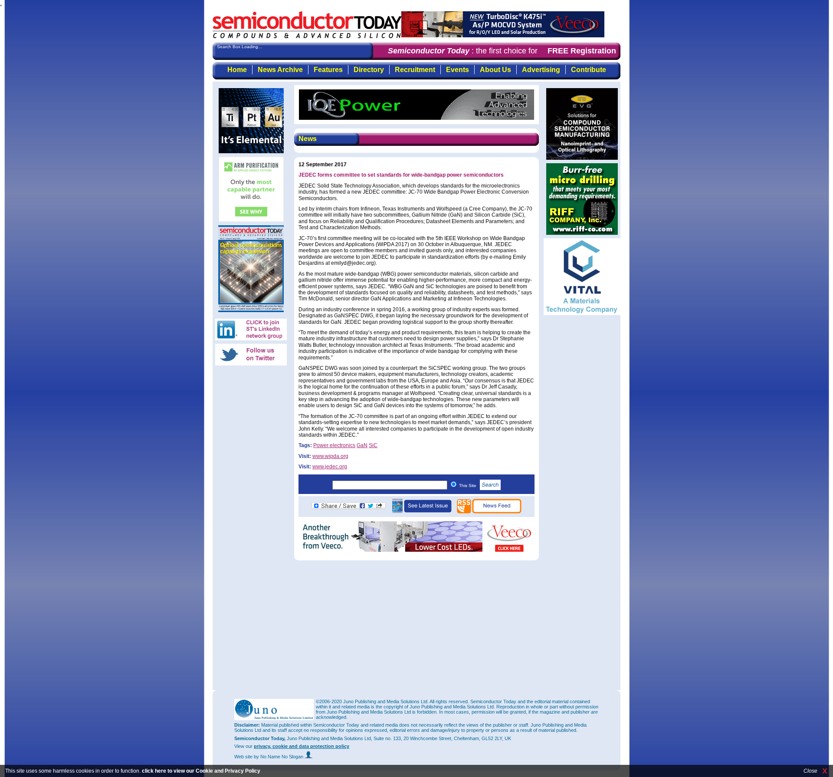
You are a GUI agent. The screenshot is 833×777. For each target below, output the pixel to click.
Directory (369, 69)
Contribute (588, 69)
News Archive (280, 69)
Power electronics (334, 445)
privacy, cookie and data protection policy (301, 746)
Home (237, 69)
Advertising (541, 69)
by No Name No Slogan (279, 756)
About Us (495, 69)
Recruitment (415, 69)
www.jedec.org (329, 467)
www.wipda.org (330, 456)
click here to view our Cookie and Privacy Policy (201, 771)
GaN (362, 445)
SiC (373, 445)
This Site (468, 485)
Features (328, 69)
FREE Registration (582, 50)
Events (457, 69)
